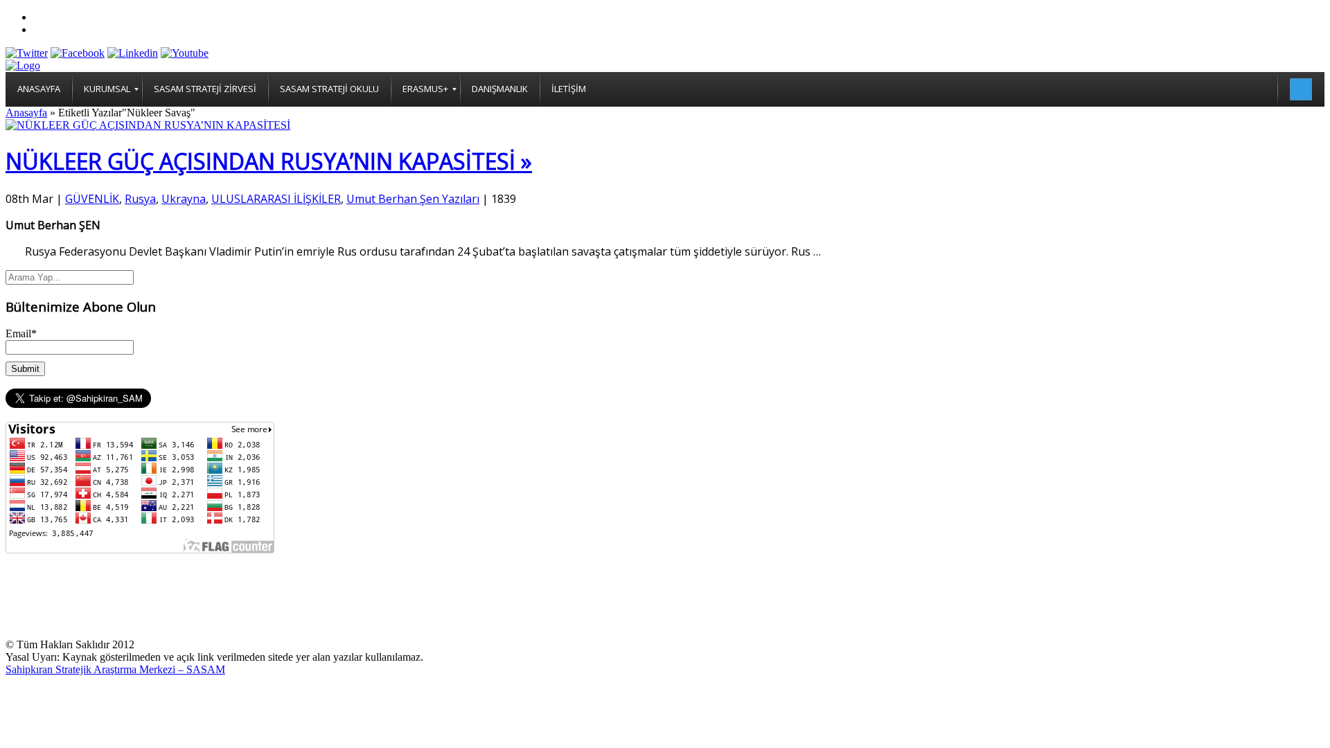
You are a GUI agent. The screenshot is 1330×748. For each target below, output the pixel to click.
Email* (21, 333)
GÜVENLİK (92, 198)
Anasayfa (26, 112)
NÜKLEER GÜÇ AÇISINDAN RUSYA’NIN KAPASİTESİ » (269, 161)
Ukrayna (183, 198)
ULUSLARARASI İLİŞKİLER (276, 198)
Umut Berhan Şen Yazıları (412, 198)
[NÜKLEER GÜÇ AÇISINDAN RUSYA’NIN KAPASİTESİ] (148, 125)
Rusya (140, 198)
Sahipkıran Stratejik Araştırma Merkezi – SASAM (115, 669)
